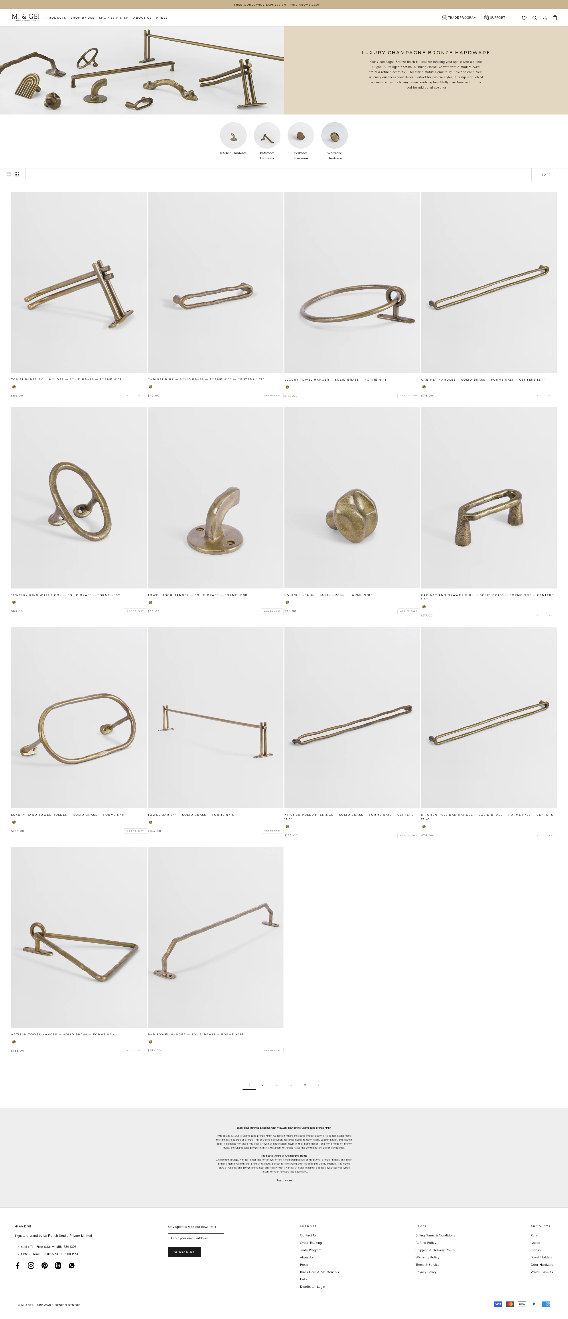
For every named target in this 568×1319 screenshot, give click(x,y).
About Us (142, 17)
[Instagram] (31, 1265)
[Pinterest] (44, 1265)
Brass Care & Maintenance (320, 1272)
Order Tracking (311, 1243)
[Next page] (319, 1085)
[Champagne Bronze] (14, 387)
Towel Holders (541, 1257)
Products (56, 17)
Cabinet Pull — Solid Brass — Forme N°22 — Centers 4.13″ (206, 379)
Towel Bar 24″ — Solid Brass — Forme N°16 (191, 814)
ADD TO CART (135, 396)
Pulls (534, 1235)
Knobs (535, 1243)
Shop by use (83, 17)
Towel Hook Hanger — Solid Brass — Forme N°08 (198, 595)
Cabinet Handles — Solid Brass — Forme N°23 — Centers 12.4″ (483, 379)
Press (162, 17)
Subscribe (184, 1252)
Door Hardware (542, 1265)
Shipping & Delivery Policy (435, 1250)
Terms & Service (428, 1265)
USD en (18, 1312)
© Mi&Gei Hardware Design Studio (49, 1305)
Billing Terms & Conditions (435, 1235)
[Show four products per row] (17, 174)
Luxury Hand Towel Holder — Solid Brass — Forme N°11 (67, 814)
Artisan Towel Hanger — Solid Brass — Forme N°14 (63, 1034)
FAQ (303, 1279)
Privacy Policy (426, 1272)
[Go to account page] (545, 17)
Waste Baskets (542, 1272)
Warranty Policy (427, 1257)
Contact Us (308, 1235)
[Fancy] (72, 1265)
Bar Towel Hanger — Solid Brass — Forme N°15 (195, 1034)
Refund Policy (426, 1243)
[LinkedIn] (58, 1265)
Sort (547, 174)
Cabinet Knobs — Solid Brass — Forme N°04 (328, 594)
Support (497, 18)
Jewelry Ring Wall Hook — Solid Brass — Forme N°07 (65, 595)
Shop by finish (114, 17)
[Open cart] (555, 17)
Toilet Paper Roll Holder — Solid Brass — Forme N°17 (66, 379)
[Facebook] (17, 1265)
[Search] (534, 17)
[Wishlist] (524, 18)
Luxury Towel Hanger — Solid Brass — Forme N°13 (335, 379)
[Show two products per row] (9, 174)
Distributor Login (312, 1287)
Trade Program (462, 18)
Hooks (536, 1250)
